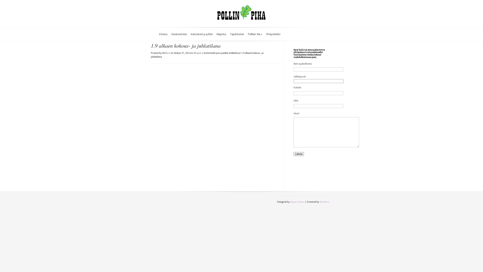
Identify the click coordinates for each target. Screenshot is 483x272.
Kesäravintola (179, 34)
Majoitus (221, 34)
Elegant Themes (297, 201)
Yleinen (197, 53)
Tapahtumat (237, 34)
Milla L (166, 53)
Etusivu (163, 34)
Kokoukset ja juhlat (202, 34)
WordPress (325, 201)
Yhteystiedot (273, 34)
